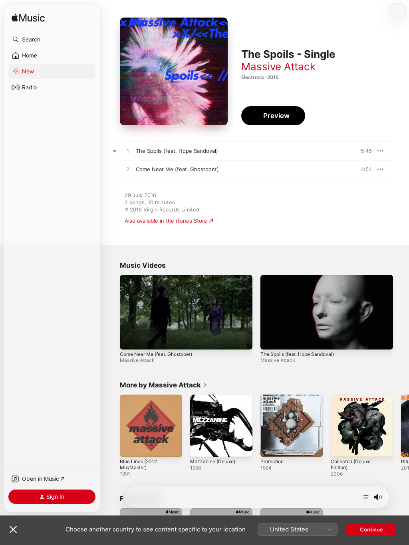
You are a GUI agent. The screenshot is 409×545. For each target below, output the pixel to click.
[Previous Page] (111, 425)
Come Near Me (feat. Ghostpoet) (156, 354)
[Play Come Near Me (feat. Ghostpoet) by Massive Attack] (128, 169)
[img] (28, 18)
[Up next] (365, 497)
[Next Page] (401, 425)
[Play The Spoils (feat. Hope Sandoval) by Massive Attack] (128, 151)
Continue (371, 529)
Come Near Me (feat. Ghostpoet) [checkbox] (177, 169)
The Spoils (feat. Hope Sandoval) (297, 354)
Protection (272, 461)
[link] (163, 385)
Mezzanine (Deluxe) (212, 461)
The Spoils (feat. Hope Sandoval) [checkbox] (177, 151)
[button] (52, 39)
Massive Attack (278, 66)
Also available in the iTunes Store (166, 220)
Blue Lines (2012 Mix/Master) (138, 464)
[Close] (13, 529)
